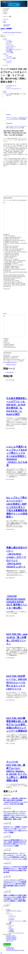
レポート (8, 62)
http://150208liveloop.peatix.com (10, 362)
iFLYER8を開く (14, 4)
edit (9, 24)
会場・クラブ (9, 47)
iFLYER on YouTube (11, 939)
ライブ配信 (9, 41)
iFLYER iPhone (10, 947)
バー (4, 20)
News (4, 59)
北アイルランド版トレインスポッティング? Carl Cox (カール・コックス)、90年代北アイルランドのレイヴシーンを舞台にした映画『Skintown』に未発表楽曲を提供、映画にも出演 (15, 815)
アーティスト (12, 916)
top (1, 952)
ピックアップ (9, 44)
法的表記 (11, 929)
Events (5, 38)
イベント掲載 (9, 52)
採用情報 (11, 931)
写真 (4, 22)
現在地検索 (9, 51)
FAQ (10, 927)
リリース (8, 87)
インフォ (11, 925)
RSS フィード (9, 941)
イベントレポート (11, 46)
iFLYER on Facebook (11, 937)
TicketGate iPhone (10, 949)
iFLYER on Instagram (11, 938)
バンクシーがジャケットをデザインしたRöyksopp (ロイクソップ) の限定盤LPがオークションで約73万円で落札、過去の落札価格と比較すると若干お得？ (15, 883)
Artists (4, 53)
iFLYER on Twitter (10, 935)
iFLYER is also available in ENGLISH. (12, 32)
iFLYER (8, 909)
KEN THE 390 (12, 364)
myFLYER (5, 24)
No (9, 95)
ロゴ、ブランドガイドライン (16, 933)
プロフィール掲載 (11, 58)
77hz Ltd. (19, 910)
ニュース (5, 65)
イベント (5, 19)
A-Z (7, 55)
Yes (7, 95)
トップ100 (8, 56)
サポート (11, 928)
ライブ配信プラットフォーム (13, 49)
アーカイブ (9, 61)
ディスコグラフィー (16, 88)
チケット (8, 43)
